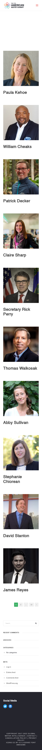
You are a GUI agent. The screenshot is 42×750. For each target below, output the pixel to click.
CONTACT (31, 736)
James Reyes (15, 590)
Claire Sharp (14, 255)
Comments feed (12, 678)
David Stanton (16, 536)
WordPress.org (12, 683)
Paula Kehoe (15, 93)
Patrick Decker (16, 201)
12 (31, 604)
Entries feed (10, 672)
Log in (8, 667)
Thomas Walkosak (20, 369)
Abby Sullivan (15, 423)
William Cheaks (17, 147)
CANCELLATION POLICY (16, 738)
